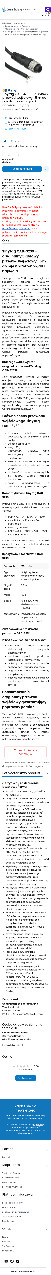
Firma (5, 1237)
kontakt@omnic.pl (12, 1045)
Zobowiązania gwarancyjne (15, 1212)
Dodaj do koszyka (22, 168)
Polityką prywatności (25, 1133)
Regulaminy (8, 1221)
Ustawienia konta (10, 1177)
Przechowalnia (9, 1182)
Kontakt (6, 1157)
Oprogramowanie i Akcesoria (17, 26)
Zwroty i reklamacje (12, 1216)
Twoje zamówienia (11, 1173)
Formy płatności (10, 1207)
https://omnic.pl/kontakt (16, 228)
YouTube (7, 1246)
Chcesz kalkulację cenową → (25, 752)
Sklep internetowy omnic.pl (13, 23)
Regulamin (38, 1124)
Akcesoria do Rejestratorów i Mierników (21, 29)
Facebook (7, 1250)
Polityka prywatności (12, 1186)
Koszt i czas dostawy (12, 1202)
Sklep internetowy (22, 1271)
